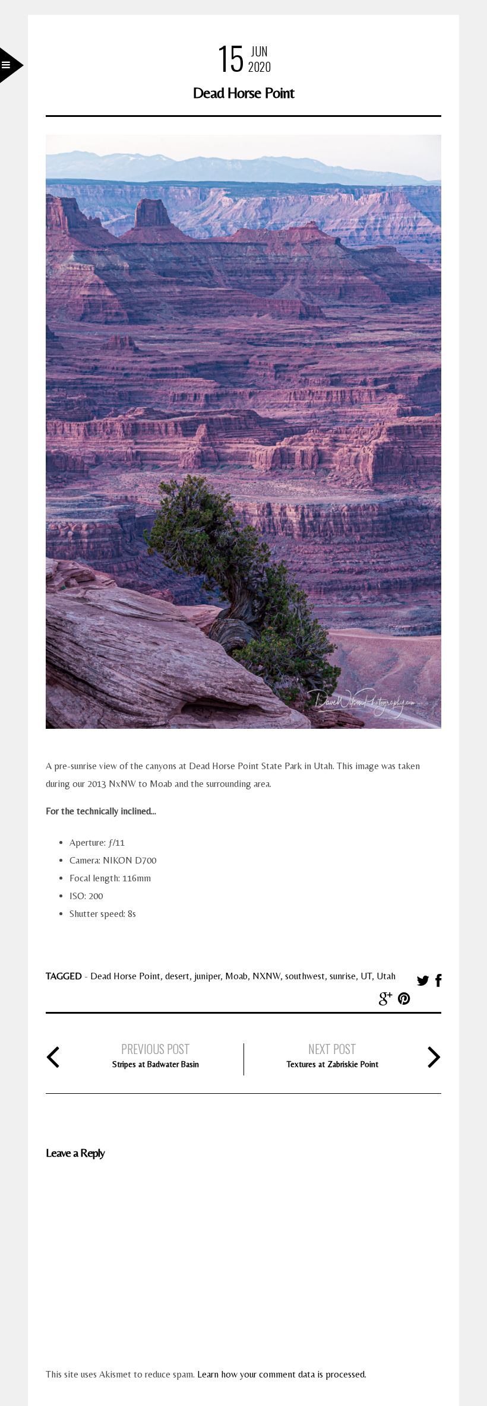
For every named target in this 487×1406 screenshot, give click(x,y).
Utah (386, 976)
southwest (305, 976)
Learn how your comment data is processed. (281, 1374)
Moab (236, 976)
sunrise (343, 976)
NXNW (266, 976)
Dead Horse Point (125, 976)
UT (366, 976)
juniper (207, 976)
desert (177, 976)
